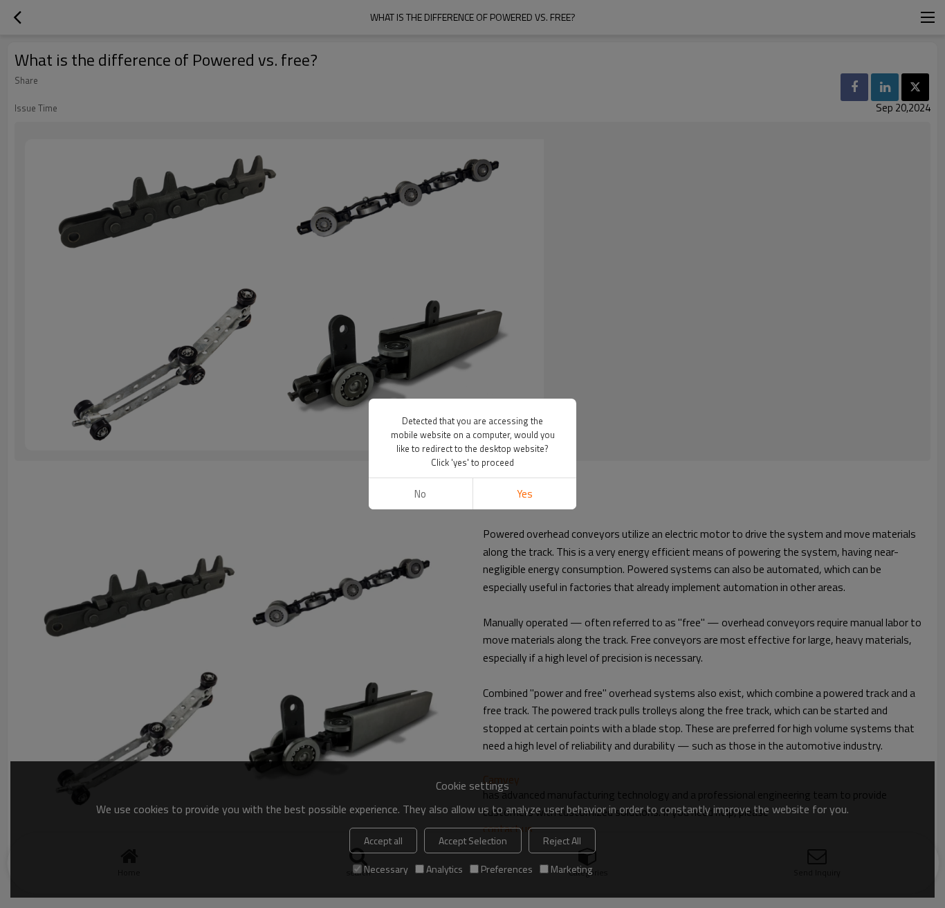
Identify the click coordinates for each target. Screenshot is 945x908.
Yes (525, 494)
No (420, 494)
